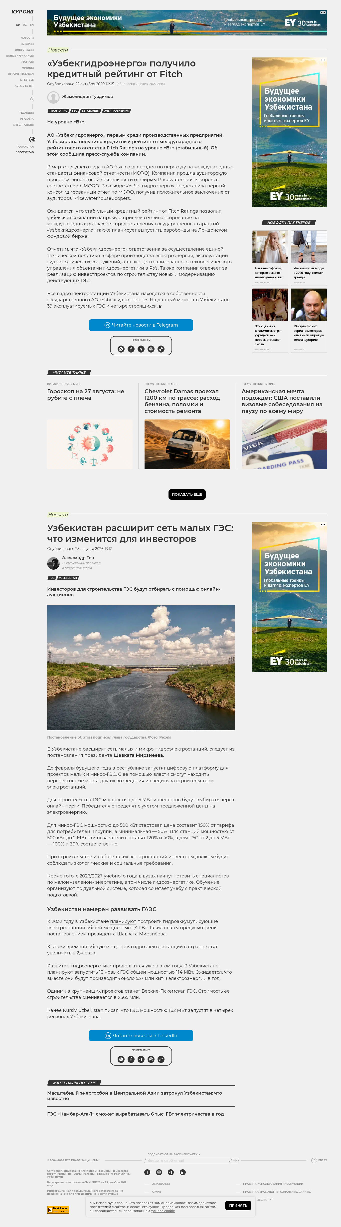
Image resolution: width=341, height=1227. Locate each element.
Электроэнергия (116, 110)
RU (18, 24)
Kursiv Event (24, 85)
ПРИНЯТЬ (238, 1205)
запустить (86, 972)
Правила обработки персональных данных (277, 1192)
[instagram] (159, 1172)
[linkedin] (182, 1172)
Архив (156, 1192)
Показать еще (187, 494)
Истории (27, 43)
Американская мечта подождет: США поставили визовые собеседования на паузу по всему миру (282, 401)
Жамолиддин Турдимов (87, 96)
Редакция (26, 112)
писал (112, 1010)
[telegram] (171, 1172)
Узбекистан (25, 152)
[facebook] (147, 1172)
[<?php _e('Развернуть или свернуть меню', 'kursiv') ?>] (32, 139)
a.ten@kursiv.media (77, 568)
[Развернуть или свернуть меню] (32, 99)
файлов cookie (163, 1211)
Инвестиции (24, 49)
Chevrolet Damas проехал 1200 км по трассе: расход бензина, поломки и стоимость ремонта (182, 401)
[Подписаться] (235, 1160)
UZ (25, 24)
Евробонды (90, 110)
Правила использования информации (273, 1184)
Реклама (27, 118)
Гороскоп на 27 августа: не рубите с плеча (85, 394)
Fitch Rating (58, 110)
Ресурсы (27, 61)
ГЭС (74, 110)
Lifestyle (27, 79)
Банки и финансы (20, 55)
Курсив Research (21, 73)
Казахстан (25, 146)
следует (218, 749)
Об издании (161, 1184)
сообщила (72, 154)
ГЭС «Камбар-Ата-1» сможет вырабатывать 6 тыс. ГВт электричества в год (135, 1114)
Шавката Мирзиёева (138, 755)
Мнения (28, 67)
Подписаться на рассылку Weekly (174, 1154)
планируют (123, 921)
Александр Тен (78, 557)
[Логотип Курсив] (22, 11)
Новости (27, 37)
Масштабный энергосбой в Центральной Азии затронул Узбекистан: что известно (134, 1095)
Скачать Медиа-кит (258, 1200)
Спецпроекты (23, 124)
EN (32, 24)
